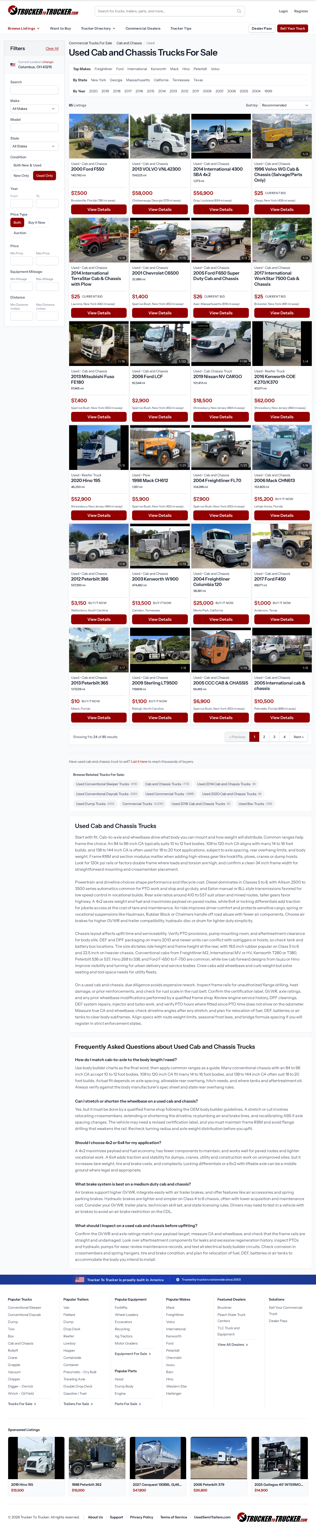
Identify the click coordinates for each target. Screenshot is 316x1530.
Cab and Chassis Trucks (167, 784)
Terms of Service (173, 1517)
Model (15, 119)
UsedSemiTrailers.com (212, 1517)
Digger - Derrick (20, 1386)
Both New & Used (27, 165)
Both (17, 222)
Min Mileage (18, 279)
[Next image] (124, 136)
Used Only (44, 175)
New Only (21, 175)
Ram (169, 1372)
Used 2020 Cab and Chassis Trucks (232, 794)
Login (283, 11)
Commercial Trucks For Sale (90, 43)
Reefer (68, 1336)
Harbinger (173, 1393)
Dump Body (124, 1386)
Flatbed (69, 1314)
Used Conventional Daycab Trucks (107, 794)
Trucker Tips (180, 28)
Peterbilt (172, 1350)
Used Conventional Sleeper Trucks (106, 784)
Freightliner (175, 1314)
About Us (95, 1517)
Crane (12, 1357)
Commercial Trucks (143, 804)
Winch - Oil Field (21, 1393)
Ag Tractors (124, 1336)
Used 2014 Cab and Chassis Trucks (226, 784)
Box (11, 1336)
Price (14, 246)
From (14, 196)
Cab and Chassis (129, 43)
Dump (13, 1322)
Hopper (69, 1350)
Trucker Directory (96, 28)
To (38, 196)
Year (14, 188)
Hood (119, 1379)
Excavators (123, 1322)
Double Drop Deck (77, 1386)
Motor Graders (126, 1343)
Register (301, 11)
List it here (139, 761)
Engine (120, 1393)
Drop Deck (71, 1329)
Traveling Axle (74, 1379)
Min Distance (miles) (19, 306)
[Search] (239, 11)
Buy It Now (36, 222)
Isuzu (170, 1365)
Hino (169, 1379)
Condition (18, 157)
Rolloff (13, 1350)
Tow (11, 1329)
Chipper (14, 1379)
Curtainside (72, 1357)
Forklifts (121, 1307)
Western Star (176, 1386)
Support (116, 1517)
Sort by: (252, 105)
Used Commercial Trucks (169, 794)
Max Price (43, 253)
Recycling (122, 1329)
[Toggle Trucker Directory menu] (114, 28)
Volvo (170, 1322)
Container (71, 1365)
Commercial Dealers (143, 28)
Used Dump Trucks (95, 804)
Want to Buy (60, 28)
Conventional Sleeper (24, 1307)
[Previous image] (74, 136)
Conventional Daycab (24, 1314)
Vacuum (14, 1372)
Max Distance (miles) (45, 306)
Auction (20, 233)
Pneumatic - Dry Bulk (80, 1372)
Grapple (14, 1365)
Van (66, 1307)
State (14, 138)
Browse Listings (21, 28)
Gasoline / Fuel (74, 1393)
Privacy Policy (141, 1517)
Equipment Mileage (26, 271)
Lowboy (69, 1343)
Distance (17, 297)
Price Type (18, 214)
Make (15, 101)
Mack (170, 1307)
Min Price (16, 253)
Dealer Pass (262, 28)
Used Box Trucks (255, 804)
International (176, 1329)
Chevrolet (173, 1357)
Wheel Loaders (126, 1314)
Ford (169, 1343)
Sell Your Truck (292, 28)
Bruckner (224, 1307)
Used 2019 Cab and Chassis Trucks (201, 804)
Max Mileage (44, 279)
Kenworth (173, 1336)
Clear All (52, 48)
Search (16, 82)
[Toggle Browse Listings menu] (38, 28)
